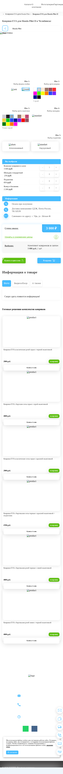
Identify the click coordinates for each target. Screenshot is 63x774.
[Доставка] (59, 727)
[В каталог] (59, 743)
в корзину (54, 361)
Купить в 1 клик (31, 367)
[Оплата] (59, 718)
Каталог (28, 4)
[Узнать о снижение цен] (59, 710)
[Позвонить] (59, 735)
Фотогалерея (47, 4)
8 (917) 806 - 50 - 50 (31, 703)
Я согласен (12, 752)
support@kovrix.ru (30, 696)
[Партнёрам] (59, 752)
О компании (36, 5)
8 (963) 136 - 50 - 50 (31, 706)
